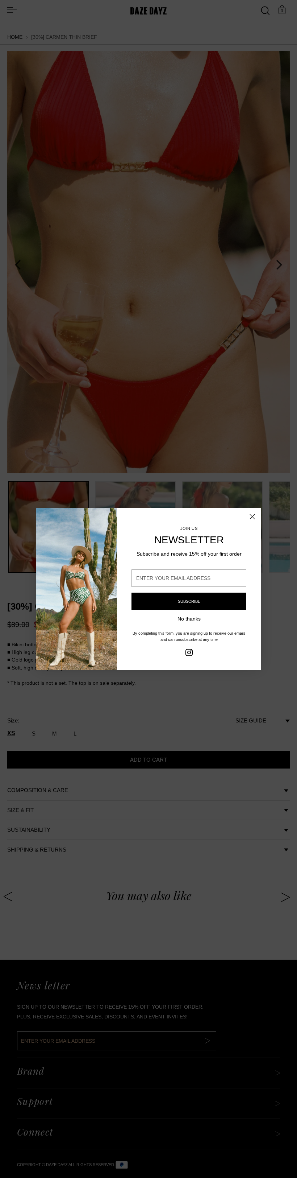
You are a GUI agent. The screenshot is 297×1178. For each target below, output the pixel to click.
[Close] (252, 516)
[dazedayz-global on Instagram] (189, 653)
